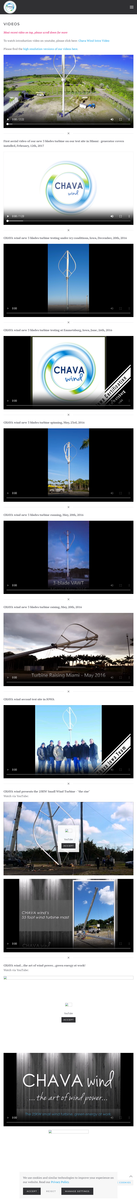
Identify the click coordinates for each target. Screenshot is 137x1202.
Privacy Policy (60, 1182)
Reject (51, 1191)
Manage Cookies (119, 1182)
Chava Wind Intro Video (93, 41)
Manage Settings (77, 1191)
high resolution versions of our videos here (50, 49)
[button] (131, 7)
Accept (69, 846)
